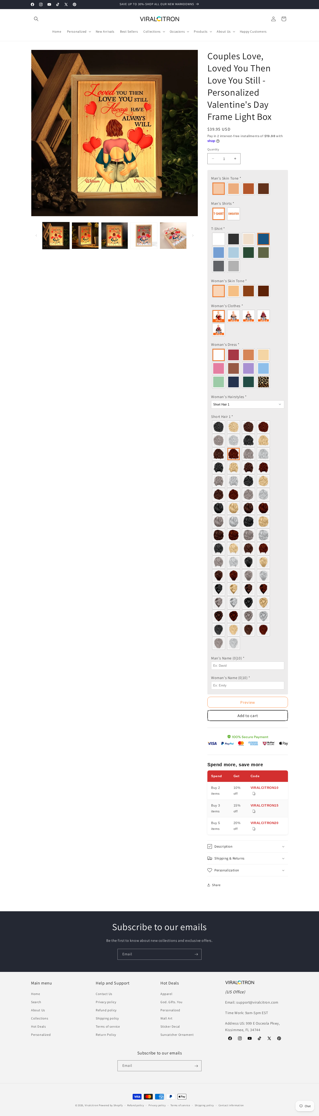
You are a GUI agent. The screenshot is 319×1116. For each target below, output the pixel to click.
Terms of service (108, 1026)
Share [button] (216, 885)
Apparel (166, 994)
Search (36, 1002)
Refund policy (106, 1010)
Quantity (213, 149)
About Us (38, 1010)
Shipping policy (107, 1018)
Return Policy (106, 1035)
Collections (39, 1018)
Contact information (231, 1105)
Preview (247, 702)
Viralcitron (91, 1105)
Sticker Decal (170, 1026)
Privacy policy (106, 1002)
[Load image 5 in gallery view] (173, 235)
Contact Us (104, 994)
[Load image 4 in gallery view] (143, 235)
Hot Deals (38, 1026)
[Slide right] (193, 235)
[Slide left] (36, 235)
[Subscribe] (196, 954)
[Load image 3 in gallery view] (114, 235)
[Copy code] (254, 793)
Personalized (41, 1035)
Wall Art (166, 1018)
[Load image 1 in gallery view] (56, 235)
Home (35, 994)
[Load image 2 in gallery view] (85, 235)
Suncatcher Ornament (177, 1035)
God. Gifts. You (171, 1002)
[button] (36, 19)
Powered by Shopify (111, 1105)
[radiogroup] (247, 188)
